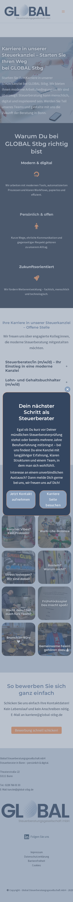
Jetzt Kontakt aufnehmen (21, 496)
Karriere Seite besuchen (53, 499)
